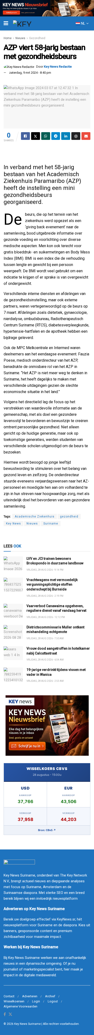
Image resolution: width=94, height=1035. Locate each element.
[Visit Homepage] (31, 23)
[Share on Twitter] (35, 136)
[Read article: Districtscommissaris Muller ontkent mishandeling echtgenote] (13, 632)
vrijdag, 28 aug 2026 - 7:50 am (45, 638)
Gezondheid (37, 38)
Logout (53, 1001)
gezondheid (69, 516)
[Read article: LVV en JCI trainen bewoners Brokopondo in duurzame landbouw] (13, 563)
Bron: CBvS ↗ (47, 830)
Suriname (50, 523)
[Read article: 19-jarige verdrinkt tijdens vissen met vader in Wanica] (13, 674)
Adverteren (29, 996)
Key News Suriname (27, 1024)
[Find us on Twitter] (10, 1014)
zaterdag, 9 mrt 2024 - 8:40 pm (30, 72)
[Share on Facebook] (25, 136)
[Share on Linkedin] (65, 136)
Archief (50, 996)
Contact (9, 996)
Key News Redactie (58, 66)
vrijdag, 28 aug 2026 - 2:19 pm (45, 596)
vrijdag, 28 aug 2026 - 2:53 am (45, 681)
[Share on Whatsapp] (45, 136)
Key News (13, 523)
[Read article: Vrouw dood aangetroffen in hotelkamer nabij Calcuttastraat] (13, 653)
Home (8, 38)
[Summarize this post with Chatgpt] (75, 136)
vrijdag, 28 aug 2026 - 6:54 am (45, 659)
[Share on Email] (85, 136)
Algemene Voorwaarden (20, 1006)
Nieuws (20, 38)
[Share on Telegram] (55, 136)
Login (36, 1001)
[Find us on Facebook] (5, 1014)
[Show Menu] (6, 23)
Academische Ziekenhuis (34, 516)
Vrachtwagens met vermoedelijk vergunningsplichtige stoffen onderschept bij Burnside (52, 584)
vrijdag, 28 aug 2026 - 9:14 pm (45, 569)
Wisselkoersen (14, 1001)
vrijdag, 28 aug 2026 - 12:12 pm (46, 617)
